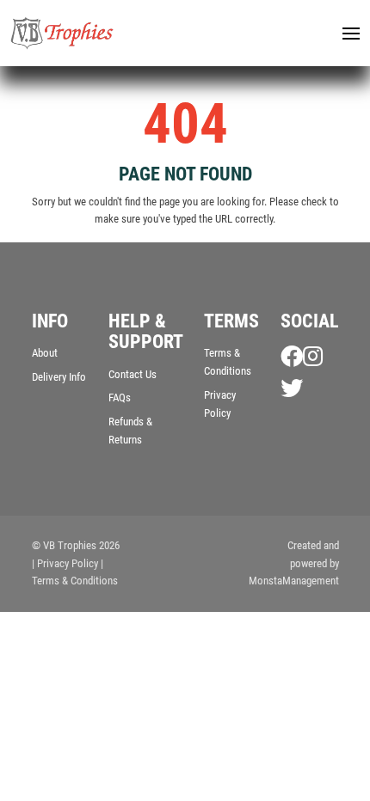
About (45, 352)
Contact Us (132, 374)
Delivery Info (59, 376)
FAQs (119, 397)
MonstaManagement (294, 580)
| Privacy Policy (65, 563)
